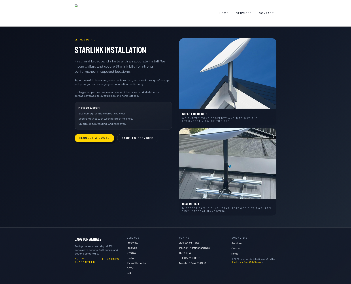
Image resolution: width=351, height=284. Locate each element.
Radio (130, 258)
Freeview (132, 242)
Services (236, 243)
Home (234, 253)
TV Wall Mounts (136, 263)
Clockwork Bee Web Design (246, 262)
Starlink (131, 253)
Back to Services (138, 138)
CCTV (130, 268)
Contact (236, 248)
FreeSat (132, 247)
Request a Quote (94, 138)
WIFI (129, 273)
